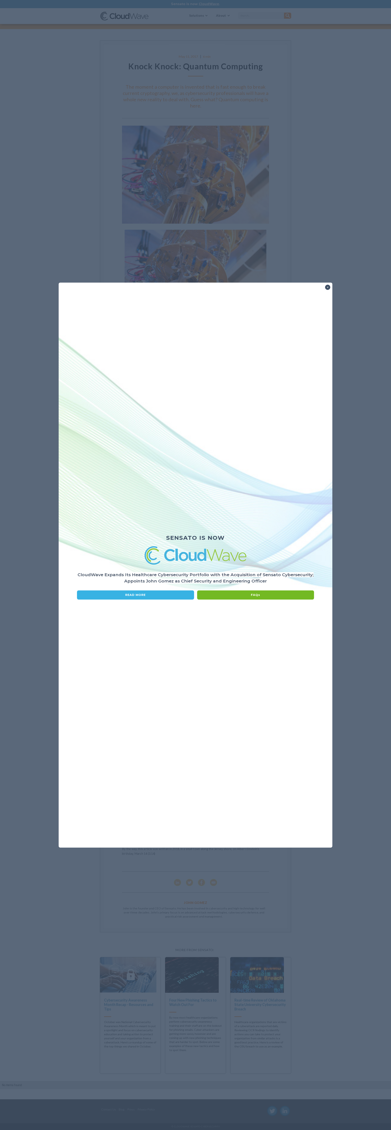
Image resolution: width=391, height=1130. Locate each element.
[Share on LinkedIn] (177, 882)
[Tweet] (189, 882)
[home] (124, 15)
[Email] (213, 882)
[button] (198, 15)
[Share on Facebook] (201, 882)
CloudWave (209, 4)
